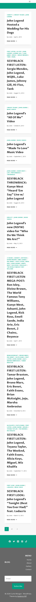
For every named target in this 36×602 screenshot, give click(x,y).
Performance (15, 172)
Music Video (19, 487)
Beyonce (24, 258)
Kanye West (21, 171)
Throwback (11, 174)
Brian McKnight (12, 355)
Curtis (10, 37)
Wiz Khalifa (11, 430)
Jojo (24, 359)
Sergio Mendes (23, 55)
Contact (28, 569)
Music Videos (11, 109)
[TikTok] (26, 541)
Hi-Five (19, 51)
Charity (9, 15)
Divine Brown (12, 259)
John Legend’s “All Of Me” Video (16, 117)
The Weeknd (23, 429)
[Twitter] (14, 541)
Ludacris (10, 487)
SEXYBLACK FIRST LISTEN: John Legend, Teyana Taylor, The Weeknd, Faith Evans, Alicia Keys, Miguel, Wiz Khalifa (17, 450)
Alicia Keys (10, 425)
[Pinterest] (22, 541)
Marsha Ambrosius (13, 361)
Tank (8, 57)
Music (14, 55)
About (29, 563)
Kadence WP (22, 596)
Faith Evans (20, 357)
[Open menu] (29, 1)
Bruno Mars (23, 355)
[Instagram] (18, 541)
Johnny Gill (17, 53)
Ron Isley (23, 265)
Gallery (28, 566)
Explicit (9, 217)
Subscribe (18, 586)
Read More (12, 41)
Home (29, 560)
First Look (10, 485)
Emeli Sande (22, 259)
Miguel (25, 427)
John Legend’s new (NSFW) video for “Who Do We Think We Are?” (17, 231)
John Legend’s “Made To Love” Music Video (18, 148)
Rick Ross (15, 265)
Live (8, 172)
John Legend (23, 107)
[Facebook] (10, 541)
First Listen (11, 51)
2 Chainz (10, 258)
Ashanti (17, 258)
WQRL (14, 57)
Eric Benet (10, 261)
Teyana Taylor (12, 429)
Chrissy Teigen (19, 15)
